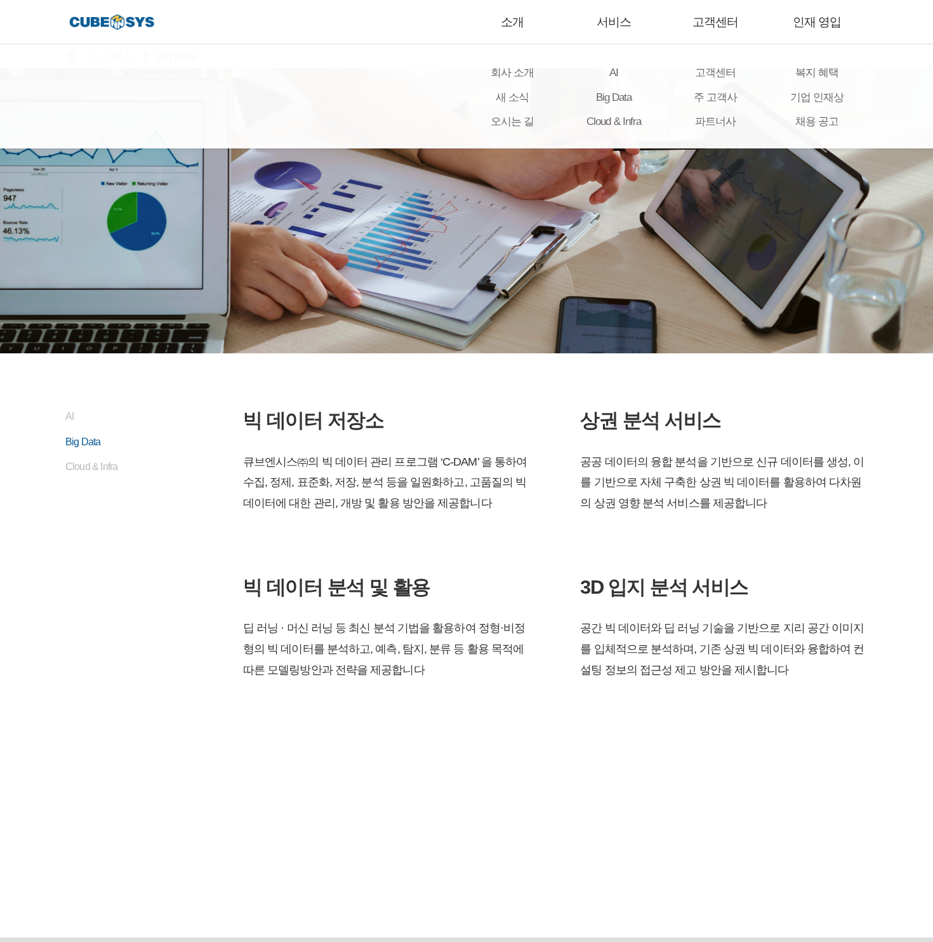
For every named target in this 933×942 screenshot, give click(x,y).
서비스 (614, 22)
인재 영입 (817, 22)
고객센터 (715, 22)
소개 (512, 22)
